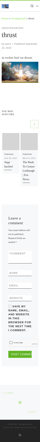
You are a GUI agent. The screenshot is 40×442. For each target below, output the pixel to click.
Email (14, 285)
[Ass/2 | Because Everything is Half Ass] (5, 6)
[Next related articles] (34, 124)
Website (16, 298)
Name (13, 272)
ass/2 (8, 44)
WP (12, 427)
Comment (17, 253)
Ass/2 (15, 424)
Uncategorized (18, 18)
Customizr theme (31, 427)
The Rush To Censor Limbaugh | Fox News (29, 171)
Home (5, 18)
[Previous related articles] (26, 124)
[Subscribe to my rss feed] (20, 435)
